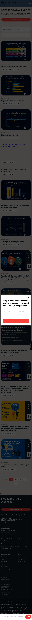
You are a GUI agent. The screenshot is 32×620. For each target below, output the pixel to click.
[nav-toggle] (30, 3)
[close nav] (28, 297)
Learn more (20, 616)
